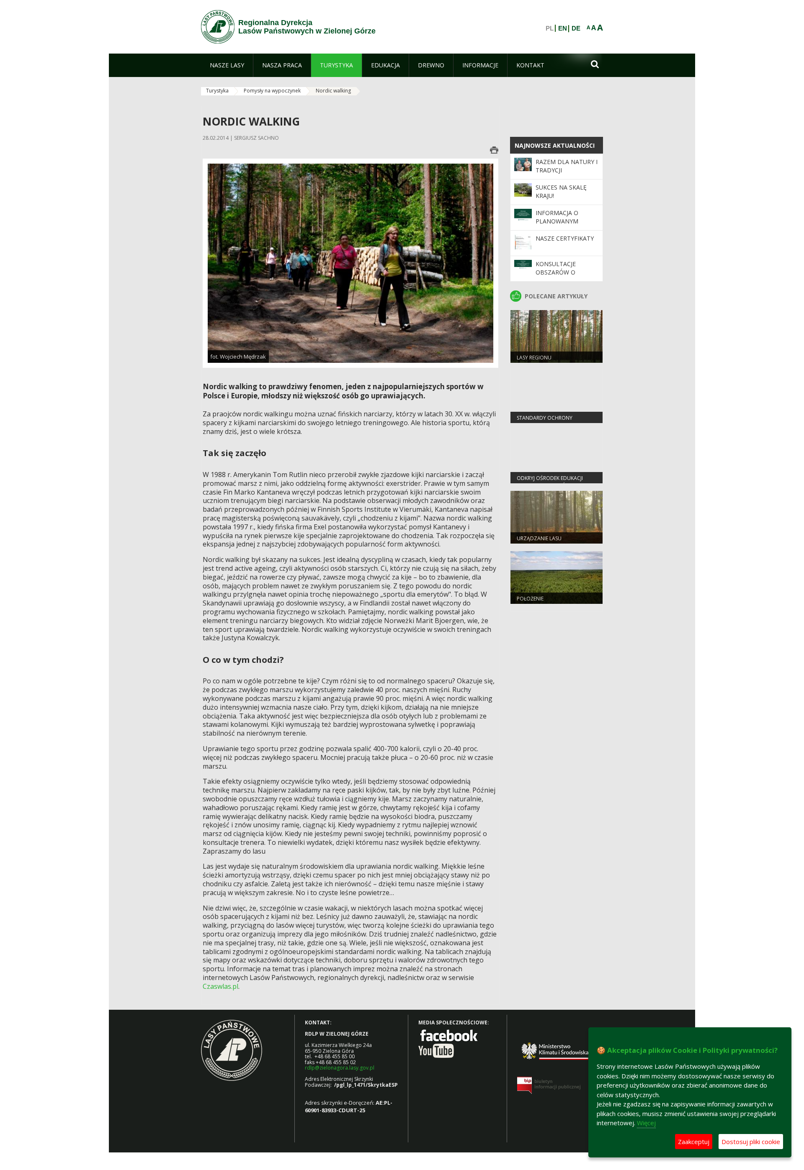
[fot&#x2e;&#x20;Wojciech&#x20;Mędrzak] (350, 262)
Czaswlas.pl (220, 986)
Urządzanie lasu (539, 538)
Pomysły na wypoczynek (272, 90)
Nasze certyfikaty (565, 238)
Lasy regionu (534, 357)
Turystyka (217, 90)
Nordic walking (333, 90)
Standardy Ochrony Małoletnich (544, 421)
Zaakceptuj (693, 1141)
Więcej (646, 1123)
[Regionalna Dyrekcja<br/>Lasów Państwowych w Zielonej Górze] (217, 27)
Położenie (530, 598)
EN (562, 28)
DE (576, 28)
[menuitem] (227, 65)
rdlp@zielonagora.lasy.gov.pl (339, 1067)
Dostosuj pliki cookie (751, 1141)
